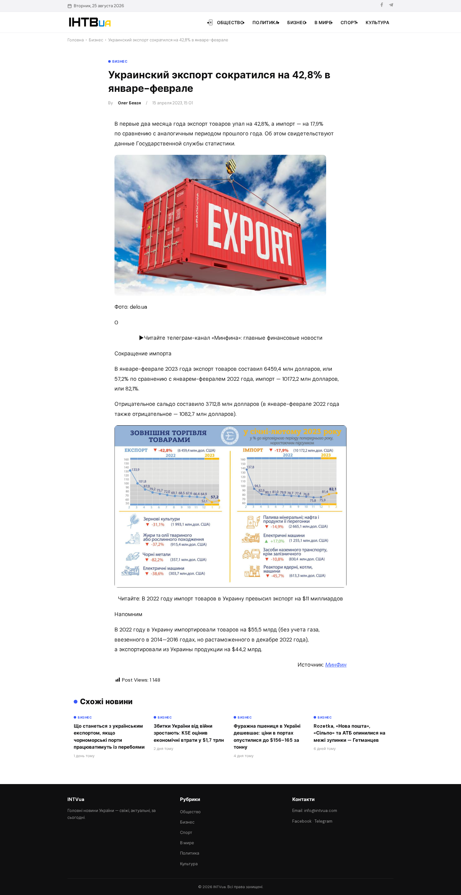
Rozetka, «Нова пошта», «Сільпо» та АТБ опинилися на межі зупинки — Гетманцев (349, 733)
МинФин (336, 664)
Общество (230, 22)
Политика (265, 22)
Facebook (302, 821)
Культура (377, 22)
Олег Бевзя (129, 103)
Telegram (323, 821)
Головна (75, 40)
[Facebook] (381, 5)
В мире (323, 22)
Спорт (349, 22)
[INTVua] (89, 22)
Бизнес (296, 22)
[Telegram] (391, 5)
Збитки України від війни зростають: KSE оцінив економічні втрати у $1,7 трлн (189, 733)
